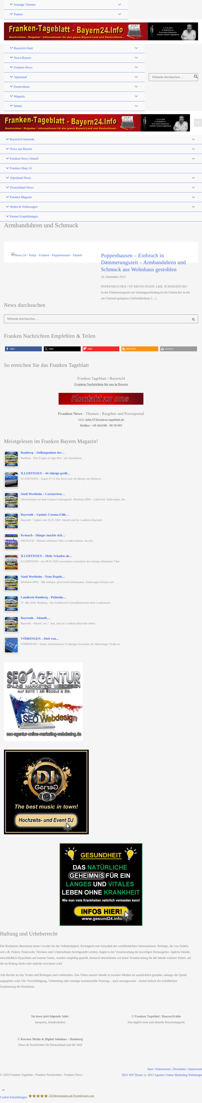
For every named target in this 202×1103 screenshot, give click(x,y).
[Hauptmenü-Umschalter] (198, 123)
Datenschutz (163, 1069)
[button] (23, 348)
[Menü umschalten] (118, 5)
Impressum (195, 1069)
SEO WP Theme (132, 1075)
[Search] (196, 77)
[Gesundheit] (101, 884)
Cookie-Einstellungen (13, 1097)
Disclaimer (179, 1069)
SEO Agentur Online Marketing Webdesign (175, 1075)
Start (150, 1069)
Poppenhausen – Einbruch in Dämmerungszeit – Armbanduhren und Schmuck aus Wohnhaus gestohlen (143, 262)
